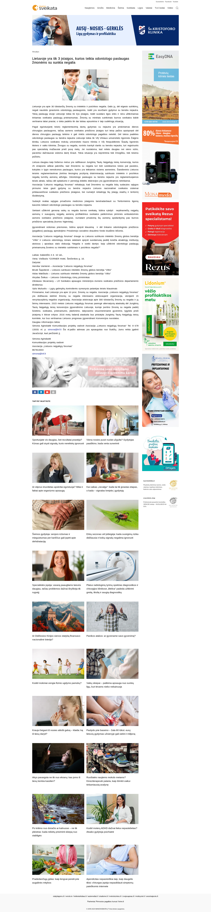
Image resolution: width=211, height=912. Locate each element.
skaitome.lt (103, 896)
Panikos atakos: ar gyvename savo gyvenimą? (111, 636)
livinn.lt (121, 901)
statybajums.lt (58, 896)
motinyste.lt (140, 896)
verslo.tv (69, 896)
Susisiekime (160, 2)
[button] (35, 392)
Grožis (100, 8)
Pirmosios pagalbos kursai (106, 901)
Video (170, 8)
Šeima (121, 8)
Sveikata (131, 8)
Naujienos (90, 8)
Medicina (110, 8)
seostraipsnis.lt (152, 896)
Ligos (140, 8)
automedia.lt (93, 896)
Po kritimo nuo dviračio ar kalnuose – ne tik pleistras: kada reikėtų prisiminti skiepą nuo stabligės (54, 832)
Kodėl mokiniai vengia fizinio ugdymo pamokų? (57, 683)
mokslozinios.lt (115, 896)
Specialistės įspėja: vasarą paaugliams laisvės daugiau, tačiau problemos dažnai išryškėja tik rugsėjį (56, 589)
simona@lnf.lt (55, 329)
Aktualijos (35, 52)
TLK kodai (160, 8)
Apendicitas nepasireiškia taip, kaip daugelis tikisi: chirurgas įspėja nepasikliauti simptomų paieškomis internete (109, 883)
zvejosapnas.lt (128, 896)
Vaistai (149, 8)
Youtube (175, 2)
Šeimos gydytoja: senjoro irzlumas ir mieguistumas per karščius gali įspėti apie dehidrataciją (54, 538)
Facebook (168, 2)
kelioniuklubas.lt (80, 896)
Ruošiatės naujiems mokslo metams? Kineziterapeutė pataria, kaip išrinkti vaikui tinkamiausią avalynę (108, 781)
